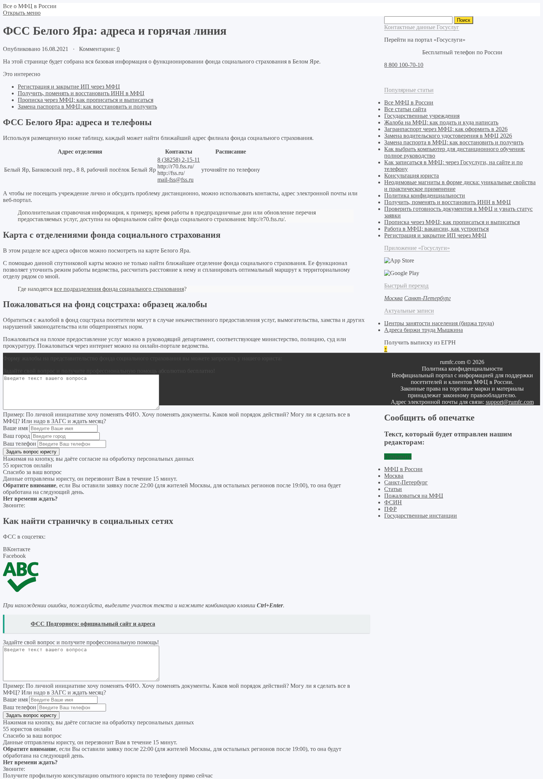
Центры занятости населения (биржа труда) (439, 323)
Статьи (393, 489)
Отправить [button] (397, 456)
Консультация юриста (411, 175)
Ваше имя (15, 428)
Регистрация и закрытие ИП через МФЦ (69, 86)
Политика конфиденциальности (424, 195)
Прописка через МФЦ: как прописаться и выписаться (85, 100)
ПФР (390, 509)
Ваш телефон (19, 443)
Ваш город (16, 436)
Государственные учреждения (422, 116)
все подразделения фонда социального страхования (119, 289)
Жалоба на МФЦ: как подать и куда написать (441, 122)
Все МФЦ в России (408, 102)
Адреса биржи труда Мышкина (423, 330)
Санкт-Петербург (406, 482)
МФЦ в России (403, 469)
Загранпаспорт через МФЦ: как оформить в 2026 (446, 129)
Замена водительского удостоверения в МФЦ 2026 (448, 136)
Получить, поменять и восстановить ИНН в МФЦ (81, 93)
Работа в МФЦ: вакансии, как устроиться (436, 229)
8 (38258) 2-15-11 (178, 160)
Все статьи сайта (405, 109)
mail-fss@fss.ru (175, 179)
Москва (393, 476)
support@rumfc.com (510, 402)
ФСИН (393, 502)
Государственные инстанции (420, 515)
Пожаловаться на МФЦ (413, 496)
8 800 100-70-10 (403, 65)
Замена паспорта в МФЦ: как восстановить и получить (87, 106)
